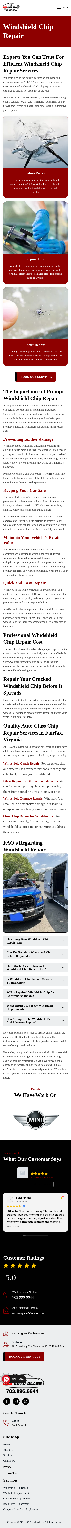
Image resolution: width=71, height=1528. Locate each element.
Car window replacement (17, 1498)
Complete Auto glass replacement (21, 1509)
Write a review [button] (42, 1184)
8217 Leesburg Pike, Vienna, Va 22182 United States (38, 1346)
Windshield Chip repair (15, 1487)
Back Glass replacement (16, 1503)
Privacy (7, 1466)
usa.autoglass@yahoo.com (28, 1313)
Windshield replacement (16, 1493)
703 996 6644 (23, 1297)
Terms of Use (10, 1473)
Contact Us (9, 1460)
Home (6, 1444)
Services (7, 1455)
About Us (8, 1450)
